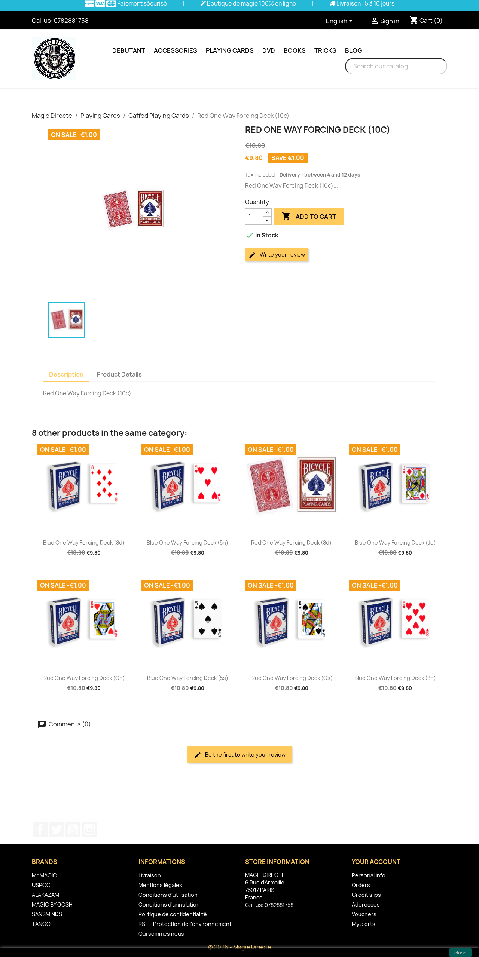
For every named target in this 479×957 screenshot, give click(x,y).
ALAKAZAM (45, 894)
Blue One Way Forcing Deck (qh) (83, 677)
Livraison (149, 875)
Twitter (56, 829)
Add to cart (309, 216)
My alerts (363, 923)
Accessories (175, 50)
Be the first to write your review (245, 754)
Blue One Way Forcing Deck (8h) (395, 677)
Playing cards (230, 50)
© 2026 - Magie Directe (239, 947)
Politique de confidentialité (172, 914)
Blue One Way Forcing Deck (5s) (187, 677)
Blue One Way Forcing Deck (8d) (84, 542)
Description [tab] (66, 374)
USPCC (41, 885)
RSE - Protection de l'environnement (185, 923)
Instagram (89, 829)
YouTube (72, 829)
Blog (353, 50)
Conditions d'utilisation (168, 894)
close (460, 953)
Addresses (366, 904)
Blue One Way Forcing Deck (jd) (395, 542)
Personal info (368, 875)
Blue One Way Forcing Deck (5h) (187, 542)
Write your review (282, 254)
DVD (268, 50)
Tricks (325, 50)
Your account (376, 862)
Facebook (40, 829)
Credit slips (366, 894)
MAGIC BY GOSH (52, 904)
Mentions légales (160, 885)
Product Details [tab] (119, 374)
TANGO (41, 923)
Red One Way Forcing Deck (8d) (291, 542)
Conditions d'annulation (169, 904)
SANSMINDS (47, 914)
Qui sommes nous (161, 933)
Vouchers (364, 914)
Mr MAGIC (44, 875)
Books (295, 50)
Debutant (128, 50)
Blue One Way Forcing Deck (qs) (291, 677)
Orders (361, 885)
